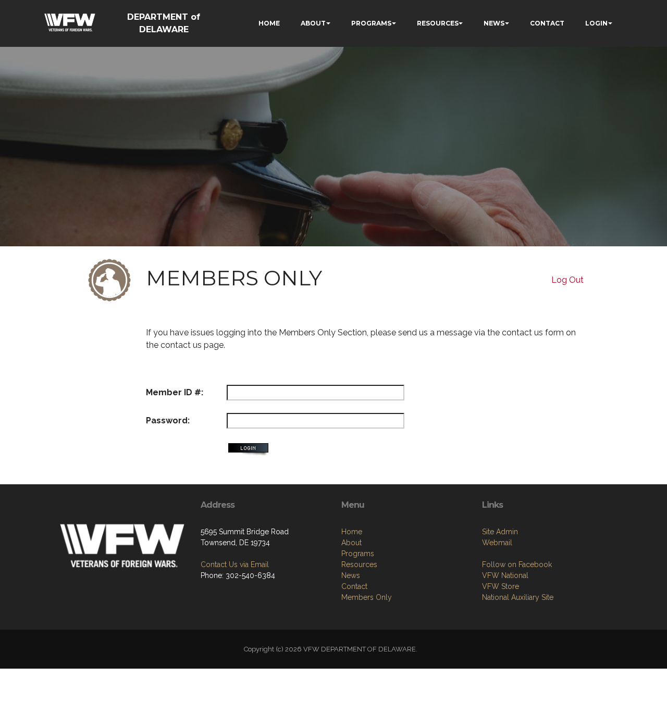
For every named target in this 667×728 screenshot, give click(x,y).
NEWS (494, 23)
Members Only (366, 597)
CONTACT (547, 23)
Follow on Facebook (517, 564)
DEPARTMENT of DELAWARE (163, 23)
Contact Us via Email (235, 564)
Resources (359, 564)
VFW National (505, 575)
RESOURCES (438, 23)
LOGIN (596, 23)
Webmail (497, 542)
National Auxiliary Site (517, 597)
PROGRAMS (371, 23)
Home (351, 532)
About (351, 542)
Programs (357, 553)
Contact (354, 586)
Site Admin (500, 532)
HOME (269, 23)
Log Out (567, 280)
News (350, 575)
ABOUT (313, 23)
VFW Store (500, 586)
